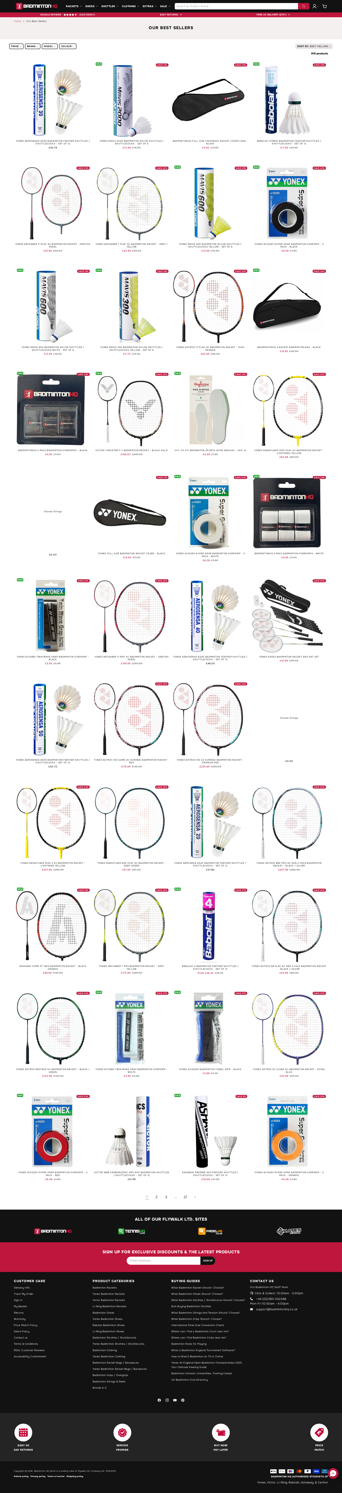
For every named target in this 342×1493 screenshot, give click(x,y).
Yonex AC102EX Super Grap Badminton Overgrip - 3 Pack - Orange (289, 1174)
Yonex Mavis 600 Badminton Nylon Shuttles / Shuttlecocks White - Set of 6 (53, 349)
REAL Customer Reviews (29, 1350)
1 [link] (147, 1197)
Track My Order (23, 1293)
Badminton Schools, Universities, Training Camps (201, 1373)
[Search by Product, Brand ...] (303, 6)
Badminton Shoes (103, 1312)
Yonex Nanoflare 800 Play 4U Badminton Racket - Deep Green (131, 864)
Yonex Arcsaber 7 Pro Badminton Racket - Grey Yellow (131, 967)
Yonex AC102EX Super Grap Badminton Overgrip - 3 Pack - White (210, 555)
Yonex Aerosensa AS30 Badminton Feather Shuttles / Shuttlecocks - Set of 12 (53, 142)
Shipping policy (74, 1476)
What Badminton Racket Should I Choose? (197, 1287)
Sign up (208, 1260)
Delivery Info (22, 1287)
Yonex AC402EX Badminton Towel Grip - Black (210, 1069)
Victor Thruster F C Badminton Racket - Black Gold (131, 450)
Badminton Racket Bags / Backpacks (116, 1362)
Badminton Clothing (105, 1350)
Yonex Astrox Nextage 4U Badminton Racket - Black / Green (53, 1071)
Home (17, 21)
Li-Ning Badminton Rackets (109, 1306)
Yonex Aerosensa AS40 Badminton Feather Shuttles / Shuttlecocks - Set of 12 (210, 658)
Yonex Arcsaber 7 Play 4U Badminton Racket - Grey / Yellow (131, 245)
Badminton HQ (41, 1471)
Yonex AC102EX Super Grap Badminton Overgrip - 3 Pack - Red (52, 1174)
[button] (73, 6)
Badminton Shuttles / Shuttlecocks (114, 1337)
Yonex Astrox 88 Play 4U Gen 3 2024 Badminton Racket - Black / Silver (289, 967)
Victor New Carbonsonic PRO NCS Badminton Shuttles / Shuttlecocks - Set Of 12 (131, 1174)
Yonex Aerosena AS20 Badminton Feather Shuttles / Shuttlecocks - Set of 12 (210, 864)
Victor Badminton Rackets (109, 1300)
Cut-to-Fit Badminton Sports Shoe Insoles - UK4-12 (210, 450)
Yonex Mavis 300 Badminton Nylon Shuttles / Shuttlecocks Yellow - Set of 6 (131, 349)
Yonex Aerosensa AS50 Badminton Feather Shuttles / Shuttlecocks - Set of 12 (53, 761)
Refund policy (21, 1476)
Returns (19, 1312)
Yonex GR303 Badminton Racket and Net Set (289, 657)
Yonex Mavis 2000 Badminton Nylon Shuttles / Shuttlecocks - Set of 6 (132, 142)
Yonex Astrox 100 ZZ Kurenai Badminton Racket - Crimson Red (210, 761)
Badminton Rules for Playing (188, 1343)
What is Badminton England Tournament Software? (203, 1350)
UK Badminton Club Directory (189, 1379)
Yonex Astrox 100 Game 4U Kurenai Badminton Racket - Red (131, 761)
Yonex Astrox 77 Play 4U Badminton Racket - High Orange (210, 349)
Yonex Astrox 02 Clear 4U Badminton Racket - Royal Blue (289, 1071)
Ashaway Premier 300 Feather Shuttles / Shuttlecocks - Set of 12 (210, 1174)
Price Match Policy (25, 1325)
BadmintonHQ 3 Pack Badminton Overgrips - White (289, 553)
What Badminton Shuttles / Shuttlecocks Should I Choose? (208, 1300)
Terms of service (56, 1476)
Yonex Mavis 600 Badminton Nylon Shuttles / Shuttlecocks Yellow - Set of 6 (210, 245)
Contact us (21, 1337)
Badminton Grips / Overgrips (110, 1375)
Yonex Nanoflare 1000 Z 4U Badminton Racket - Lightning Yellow (52, 864)
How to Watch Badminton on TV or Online (197, 1356)
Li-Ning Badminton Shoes (108, 1331)
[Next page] (195, 1197)
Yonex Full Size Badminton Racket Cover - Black (131, 553)
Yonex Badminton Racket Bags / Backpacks (120, 1368)
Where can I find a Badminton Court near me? (200, 1331)
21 (185, 1197)
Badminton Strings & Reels (109, 1381)
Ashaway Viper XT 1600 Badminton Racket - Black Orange (53, 967)
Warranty (20, 1319)
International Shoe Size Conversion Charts (197, 1325)
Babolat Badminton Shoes (109, 1325)
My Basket (20, 1306)
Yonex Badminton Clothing (109, 1356)
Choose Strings (53, 511)
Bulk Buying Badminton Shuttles (191, 1306)
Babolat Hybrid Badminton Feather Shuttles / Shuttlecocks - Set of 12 (289, 142)
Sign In (18, 1300)
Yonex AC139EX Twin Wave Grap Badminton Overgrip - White (131, 1071)
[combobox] (242, 6)
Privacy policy (38, 1476)
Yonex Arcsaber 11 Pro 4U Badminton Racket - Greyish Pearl (131, 658)
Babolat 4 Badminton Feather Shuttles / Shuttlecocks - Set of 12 (210, 967)
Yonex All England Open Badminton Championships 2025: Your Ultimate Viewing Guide (206, 1365)
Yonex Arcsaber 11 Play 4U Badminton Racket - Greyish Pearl (53, 245)
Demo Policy (22, 1331)
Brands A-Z (100, 1387)
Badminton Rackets (105, 1287)
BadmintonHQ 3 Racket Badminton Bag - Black (289, 347)
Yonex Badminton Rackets (109, 1293)
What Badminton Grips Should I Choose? (196, 1319)
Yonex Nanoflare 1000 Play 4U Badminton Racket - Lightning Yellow (289, 452)
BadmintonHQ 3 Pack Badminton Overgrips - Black (53, 450)
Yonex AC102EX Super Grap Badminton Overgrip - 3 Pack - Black (289, 245)
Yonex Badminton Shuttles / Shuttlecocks (118, 1343)
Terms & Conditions (26, 1343)
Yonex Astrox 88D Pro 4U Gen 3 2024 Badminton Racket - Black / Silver (289, 864)
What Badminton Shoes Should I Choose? (197, 1293)
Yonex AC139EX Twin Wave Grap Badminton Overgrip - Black (53, 658)
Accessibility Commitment (30, 1356)
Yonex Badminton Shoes (108, 1319)
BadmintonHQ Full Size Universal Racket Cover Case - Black (210, 142)
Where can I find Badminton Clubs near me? (198, 1337)
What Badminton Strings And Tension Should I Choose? (205, 1312)
